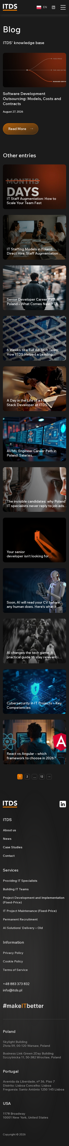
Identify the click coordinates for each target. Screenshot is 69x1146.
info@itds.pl (12, 990)
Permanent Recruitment (20, 919)
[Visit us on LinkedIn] (62, 804)
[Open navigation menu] (63, 7)
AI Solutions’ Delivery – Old (23, 928)
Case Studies (12, 847)
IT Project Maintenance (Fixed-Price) (30, 911)
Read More (17, 129)
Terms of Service (15, 970)
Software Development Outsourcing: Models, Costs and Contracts (32, 98)
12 (41, 776)
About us (9, 830)
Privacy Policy (13, 953)
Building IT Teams (16, 889)
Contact (9, 856)
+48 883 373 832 (16, 984)
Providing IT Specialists (20, 881)
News (7, 839)
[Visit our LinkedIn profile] (53, 7)
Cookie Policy (13, 961)
